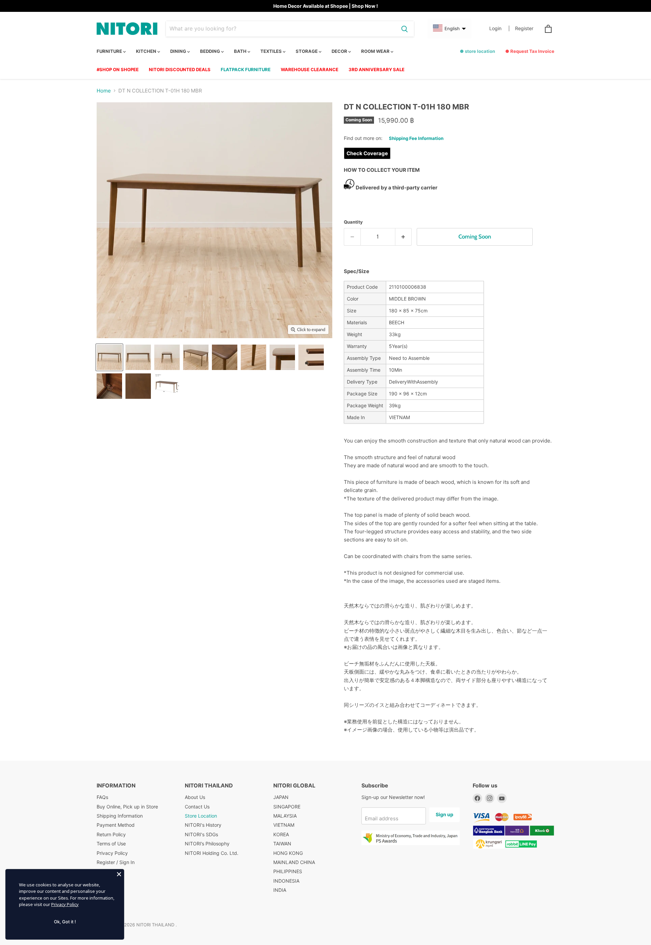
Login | (499, 28)
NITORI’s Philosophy (207, 843)
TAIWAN (282, 843)
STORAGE (307, 51)
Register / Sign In (116, 862)
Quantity (353, 222)
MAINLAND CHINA (294, 862)
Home (104, 91)
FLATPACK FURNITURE (246, 69)
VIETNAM (283, 825)
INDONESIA (286, 881)
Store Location (201, 816)
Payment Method (116, 825)
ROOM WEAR (376, 51)
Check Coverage (367, 153)
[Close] (119, 874)
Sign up (444, 814)
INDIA (279, 890)
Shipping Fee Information (416, 138)
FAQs (102, 797)
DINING (178, 51)
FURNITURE (110, 51)
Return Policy (111, 834)
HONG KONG (288, 853)
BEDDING (210, 51)
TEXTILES (271, 51)
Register (524, 28)
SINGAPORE (286, 806)
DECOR (340, 51)
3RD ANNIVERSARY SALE (377, 69)
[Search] (404, 28)
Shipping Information (120, 816)
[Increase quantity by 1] (403, 236)
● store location (477, 51)
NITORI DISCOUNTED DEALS (180, 69)
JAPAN (281, 797)
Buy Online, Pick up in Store (127, 806)
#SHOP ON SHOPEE (118, 69)
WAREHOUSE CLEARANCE (309, 69)
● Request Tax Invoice (529, 51)
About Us (195, 797)
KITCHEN (146, 51)
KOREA (281, 834)
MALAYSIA (285, 816)
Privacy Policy (112, 853)
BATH (241, 51)
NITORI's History (203, 825)
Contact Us (197, 806)
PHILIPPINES (287, 871)
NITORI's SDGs (201, 834)
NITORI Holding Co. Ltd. (211, 853)
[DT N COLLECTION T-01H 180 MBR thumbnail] (109, 357)
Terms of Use (111, 843)
